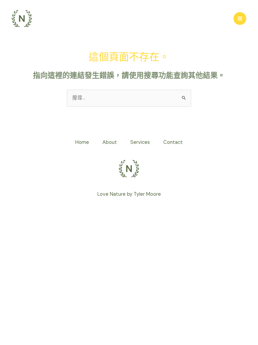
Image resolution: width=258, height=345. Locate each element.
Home (82, 142)
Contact (173, 142)
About (109, 142)
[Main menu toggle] (239, 18)
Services (140, 142)
